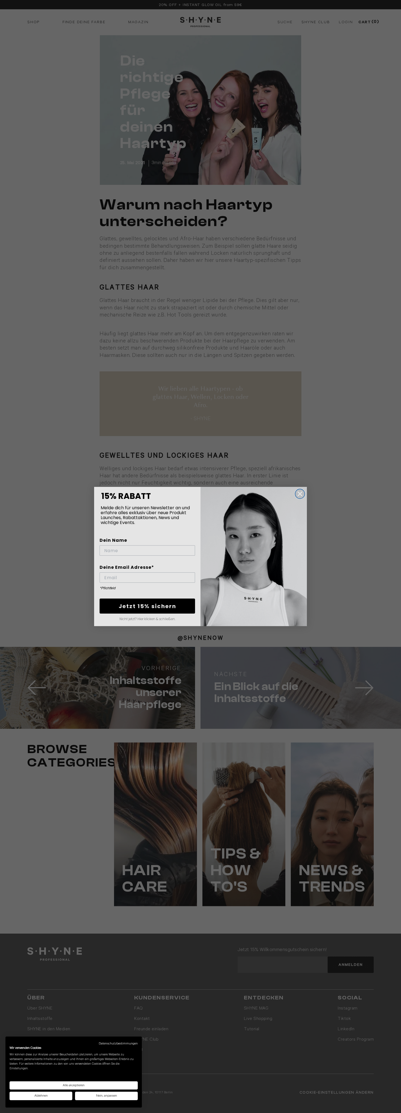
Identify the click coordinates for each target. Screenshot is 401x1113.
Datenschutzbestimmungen (118, 1043)
